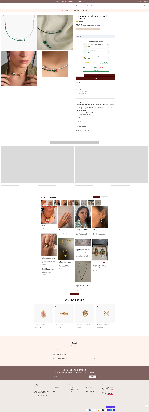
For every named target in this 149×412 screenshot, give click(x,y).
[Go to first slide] (134, 1)
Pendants (71, 391)
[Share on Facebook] (80, 130)
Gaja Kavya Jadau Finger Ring (83, 324)
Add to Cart (96, 70)
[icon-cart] (146, 6)
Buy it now (96, 78)
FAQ (86, 389)
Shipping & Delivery (90, 393)
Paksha (63, 409)
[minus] (77, 75)
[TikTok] (44, 395)
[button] (104, 62)
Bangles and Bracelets (74, 389)
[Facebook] (36, 395)
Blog (53, 397)
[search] (138, 6)
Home (62, 10)
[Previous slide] (2, 1)
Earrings (71, 387)
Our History (55, 393)
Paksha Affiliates (89, 399)
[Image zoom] (19, 32)
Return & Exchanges (90, 391)
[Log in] (141, 6)
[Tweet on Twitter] (83, 130)
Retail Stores (55, 399)
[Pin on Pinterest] (85, 130)
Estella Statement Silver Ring (41, 324)
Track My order (89, 387)
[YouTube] (46, 395)
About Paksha (56, 387)
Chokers (71, 395)
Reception (67, 10)
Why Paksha (55, 389)
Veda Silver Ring (59, 324)
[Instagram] (41, 395)
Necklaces (71, 393)
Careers (54, 391)
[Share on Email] (90, 130)
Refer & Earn (88, 397)
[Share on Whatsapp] (88, 130)
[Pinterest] (39, 395)
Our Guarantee (56, 395)
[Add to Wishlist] (35, 307)
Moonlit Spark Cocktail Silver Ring (104, 324)
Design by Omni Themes (70, 409)
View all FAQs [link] (74, 345)
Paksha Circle (88, 395)
